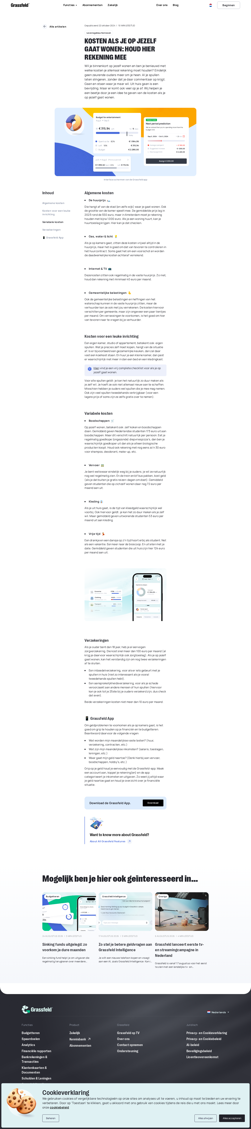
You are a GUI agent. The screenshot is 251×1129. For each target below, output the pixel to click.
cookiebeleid (59, 1107)
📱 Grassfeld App (53, 237)
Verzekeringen (51, 229)
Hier (96, 368)
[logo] (37, 1009)
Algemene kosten (53, 203)
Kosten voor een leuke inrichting (56, 212)
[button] (211, 5)
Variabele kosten (53, 222)
